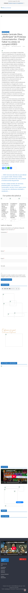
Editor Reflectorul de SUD (16, 46)
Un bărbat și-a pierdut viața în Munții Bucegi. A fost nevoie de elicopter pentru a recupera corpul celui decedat (13, 210)
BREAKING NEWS (5, 31)
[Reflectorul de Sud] (2, 12)
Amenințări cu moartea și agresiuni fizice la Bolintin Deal (16, 4)
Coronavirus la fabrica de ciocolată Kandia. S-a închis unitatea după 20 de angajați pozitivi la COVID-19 (22, 210)
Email (2, 258)
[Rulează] (2, 482)
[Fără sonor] (23, 482)
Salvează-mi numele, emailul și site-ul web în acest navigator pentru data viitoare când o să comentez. (13, 275)
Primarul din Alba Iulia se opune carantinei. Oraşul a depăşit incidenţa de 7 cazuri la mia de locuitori (4, 210)
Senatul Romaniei (5, 574)
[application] (14, 476)
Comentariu (4, 232)
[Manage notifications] (25, 590)
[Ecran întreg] (25, 482)
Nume (3, 251)
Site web (3, 266)
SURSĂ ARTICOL (5, 165)
